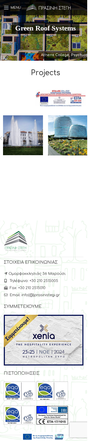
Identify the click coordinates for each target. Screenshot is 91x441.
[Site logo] (48, 7)
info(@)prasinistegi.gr (40, 295)
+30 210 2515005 (44, 281)
